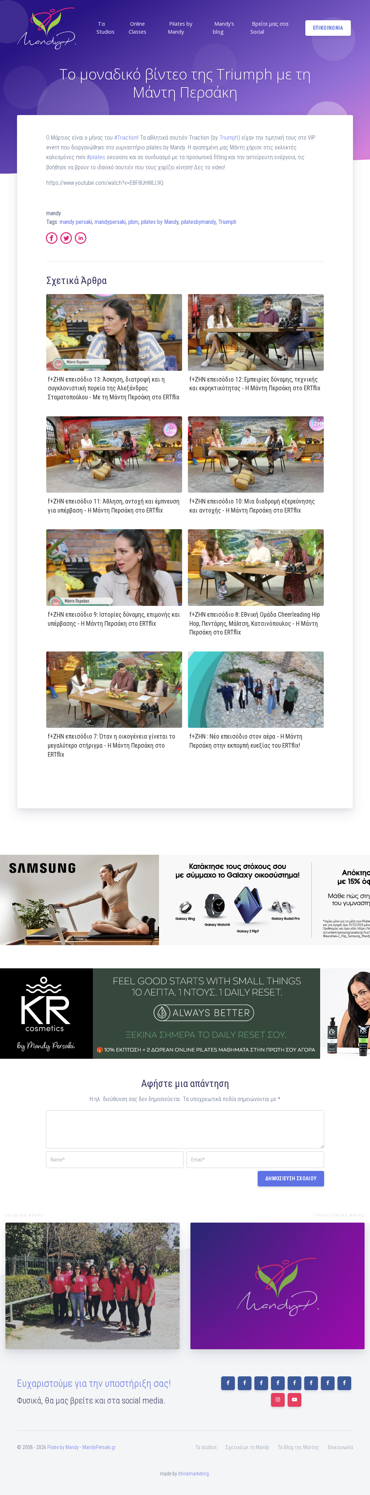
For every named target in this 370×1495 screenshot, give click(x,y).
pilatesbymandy (198, 221)
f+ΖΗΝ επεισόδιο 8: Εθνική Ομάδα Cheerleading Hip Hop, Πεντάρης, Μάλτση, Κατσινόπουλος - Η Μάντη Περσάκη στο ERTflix (254, 623)
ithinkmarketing (193, 1474)
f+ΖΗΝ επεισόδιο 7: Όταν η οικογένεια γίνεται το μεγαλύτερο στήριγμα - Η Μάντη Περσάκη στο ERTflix (111, 745)
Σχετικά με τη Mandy (247, 1447)
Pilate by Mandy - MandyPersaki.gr (81, 1447)
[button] (109, 27)
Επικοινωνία (340, 1447)
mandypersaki (110, 221)
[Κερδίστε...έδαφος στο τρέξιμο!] (277, 1286)
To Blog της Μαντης (298, 1447)
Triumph (228, 137)
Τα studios (206, 1447)
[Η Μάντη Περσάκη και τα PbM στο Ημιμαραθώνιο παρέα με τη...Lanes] (92, 1286)
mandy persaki (76, 221)
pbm (133, 221)
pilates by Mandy (159, 221)
